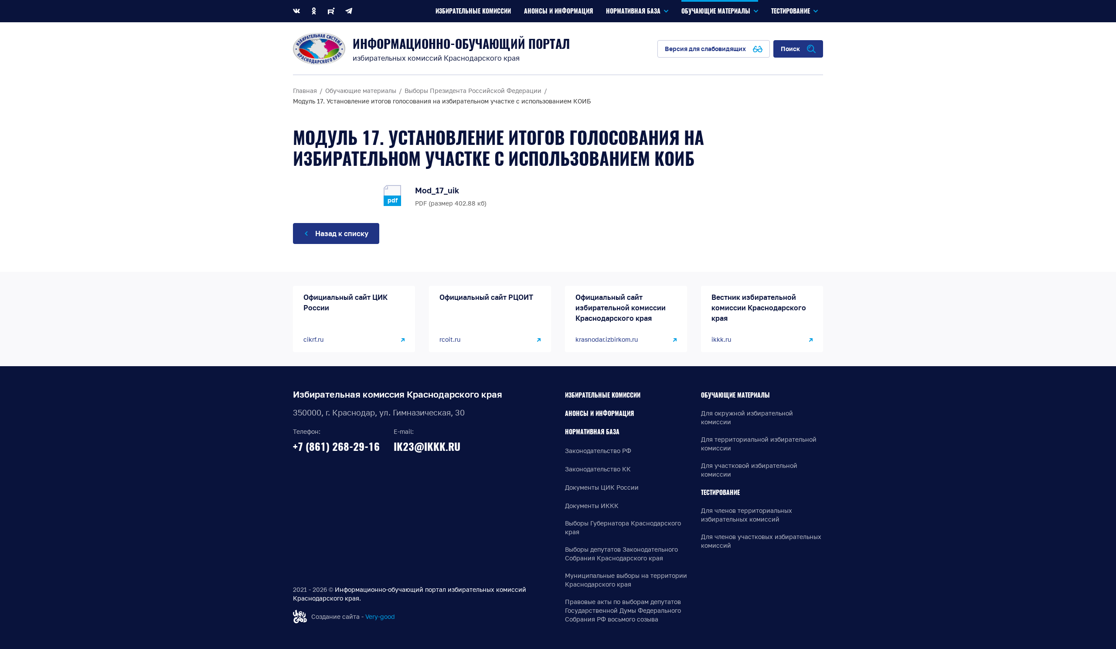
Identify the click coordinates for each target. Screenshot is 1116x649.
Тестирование (720, 492)
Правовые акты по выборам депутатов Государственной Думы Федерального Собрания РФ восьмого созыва (623, 610)
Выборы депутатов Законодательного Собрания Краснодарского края (621, 554)
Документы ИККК (592, 505)
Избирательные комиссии (602, 395)
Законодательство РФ (598, 450)
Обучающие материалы (735, 395)
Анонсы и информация (599, 413)
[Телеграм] (348, 11)
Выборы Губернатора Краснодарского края (623, 527)
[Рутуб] (331, 11)
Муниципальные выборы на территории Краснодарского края (626, 580)
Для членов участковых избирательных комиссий (761, 541)
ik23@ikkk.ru (427, 446)
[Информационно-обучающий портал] (319, 48)
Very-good (380, 616)
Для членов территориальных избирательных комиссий (746, 515)
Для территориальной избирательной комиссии (759, 444)
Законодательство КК (598, 469)
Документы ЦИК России (602, 487)
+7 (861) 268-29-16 (336, 446)
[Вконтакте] (296, 11)
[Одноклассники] (313, 11)
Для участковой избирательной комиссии (749, 470)
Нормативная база (592, 432)
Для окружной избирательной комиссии (747, 417)
